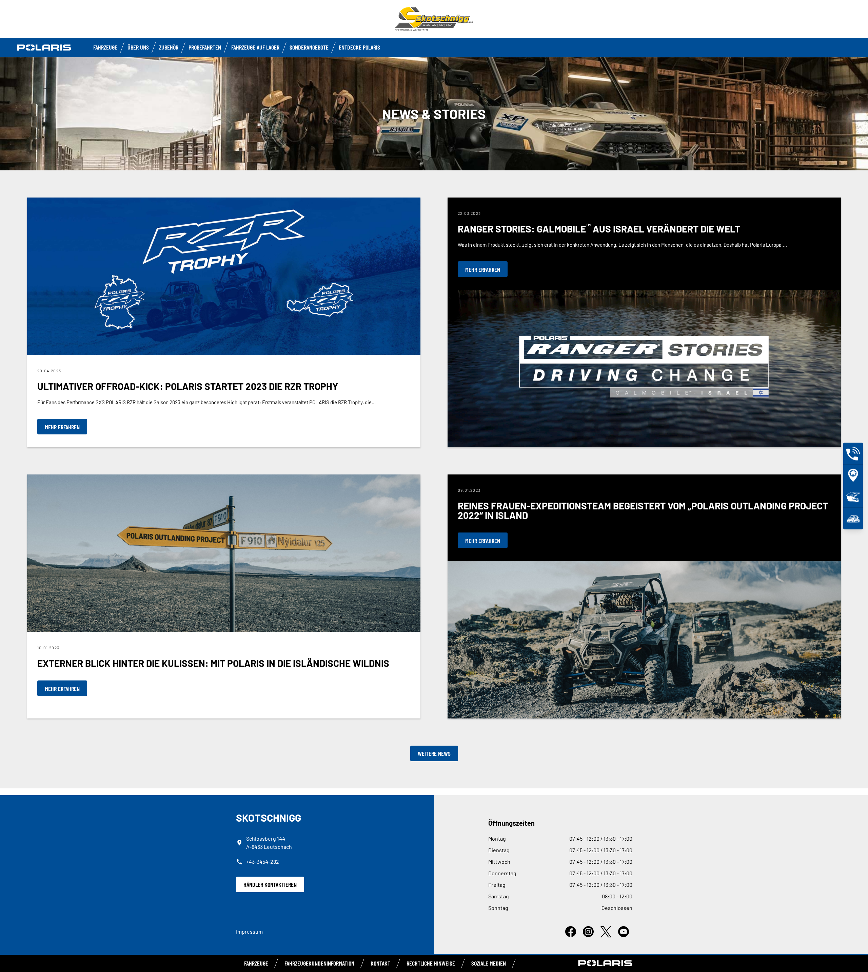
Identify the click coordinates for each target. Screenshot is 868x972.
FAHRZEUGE (105, 47)
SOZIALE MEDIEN (488, 963)
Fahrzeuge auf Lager (255, 47)
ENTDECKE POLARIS (359, 47)
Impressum (249, 931)
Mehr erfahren (62, 427)
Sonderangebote (309, 47)
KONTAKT (380, 963)
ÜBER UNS (138, 47)
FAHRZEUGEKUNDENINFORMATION (319, 963)
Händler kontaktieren (270, 884)
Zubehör (168, 47)
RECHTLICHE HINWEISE (431, 963)
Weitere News (434, 753)
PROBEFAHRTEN (205, 47)
